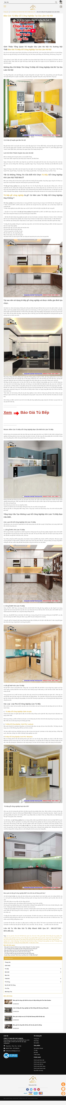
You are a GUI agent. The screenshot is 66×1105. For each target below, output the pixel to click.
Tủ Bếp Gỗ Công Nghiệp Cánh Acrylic (19, 711)
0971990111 (16, 1048)
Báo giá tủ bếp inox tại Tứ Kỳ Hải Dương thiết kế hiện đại (18, 950)
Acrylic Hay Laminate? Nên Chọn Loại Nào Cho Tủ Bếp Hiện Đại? (21, 955)
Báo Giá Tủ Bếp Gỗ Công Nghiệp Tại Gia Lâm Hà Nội (29, 49)
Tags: (5, 935)
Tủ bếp (35, 1050)
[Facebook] (27, 1089)
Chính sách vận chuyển (40, 1062)
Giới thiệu (36, 1040)
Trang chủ (36, 1038)
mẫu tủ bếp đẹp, (15, 941)
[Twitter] (31, 1089)
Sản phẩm (36, 1042)
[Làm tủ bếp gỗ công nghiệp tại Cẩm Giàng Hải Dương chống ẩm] (8, 1010)
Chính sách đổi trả (38, 1064)
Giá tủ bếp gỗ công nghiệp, (53, 935)
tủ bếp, (35, 941)
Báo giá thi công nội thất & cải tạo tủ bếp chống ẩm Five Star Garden (21, 947)
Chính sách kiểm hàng (39, 1066)
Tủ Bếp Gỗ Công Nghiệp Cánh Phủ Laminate (19, 724)
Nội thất (36, 1052)
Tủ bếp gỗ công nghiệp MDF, (21, 942)
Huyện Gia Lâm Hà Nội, (52, 937)
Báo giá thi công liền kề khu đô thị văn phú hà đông (17, 951)
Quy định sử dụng (38, 1070)
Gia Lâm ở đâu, (36, 935)
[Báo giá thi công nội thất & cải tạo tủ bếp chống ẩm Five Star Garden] (8, 1002)
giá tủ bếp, (43, 935)
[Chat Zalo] (63, 1093)
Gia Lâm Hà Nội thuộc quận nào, (23, 935)
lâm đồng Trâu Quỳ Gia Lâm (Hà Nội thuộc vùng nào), (35, 939)
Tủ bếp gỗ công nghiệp (14, 195)
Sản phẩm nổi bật (38, 1048)
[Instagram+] (35, 1089)
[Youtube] (38, 1089)
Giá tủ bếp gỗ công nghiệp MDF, (29, 937)
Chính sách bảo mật (39, 1060)
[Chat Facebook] (63, 1089)
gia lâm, (13, 935)
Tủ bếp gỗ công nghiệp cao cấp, (45, 941)
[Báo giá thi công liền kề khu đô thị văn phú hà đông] (8, 1026)
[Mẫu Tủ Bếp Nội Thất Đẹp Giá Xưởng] (33, 7)
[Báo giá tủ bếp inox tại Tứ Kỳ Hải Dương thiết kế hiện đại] (8, 1018)
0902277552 (9, 1048)
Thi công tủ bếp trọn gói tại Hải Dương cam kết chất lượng (19, 953)
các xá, (9, 935)
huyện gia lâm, (42, 937)
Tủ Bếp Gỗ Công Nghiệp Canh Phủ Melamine (19, 736)
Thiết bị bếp (37, 1054)
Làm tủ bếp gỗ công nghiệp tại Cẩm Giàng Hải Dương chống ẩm (20, 948)
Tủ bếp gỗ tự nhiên (34, 942)
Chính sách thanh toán (39, 1068)
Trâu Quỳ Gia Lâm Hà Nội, (26, 941)
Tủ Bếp (45, 175)
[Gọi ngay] (63, 1084)
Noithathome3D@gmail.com (13, 1050)
